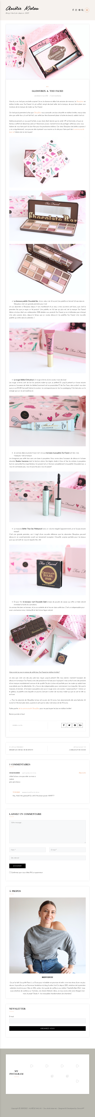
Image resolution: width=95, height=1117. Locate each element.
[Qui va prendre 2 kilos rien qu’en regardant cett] (47, 1066)
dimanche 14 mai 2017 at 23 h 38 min (30, 792)
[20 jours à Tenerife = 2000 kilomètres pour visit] (32, 1066)
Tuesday (16, 792)
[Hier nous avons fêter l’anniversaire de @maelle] (62, 1081)
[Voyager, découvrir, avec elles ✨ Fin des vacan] (32, 1081)
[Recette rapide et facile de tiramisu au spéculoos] (77, 1066)
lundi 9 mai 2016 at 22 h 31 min (29, 773)
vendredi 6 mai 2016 (41, 96)
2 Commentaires (55, 96)
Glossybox (80, 101)
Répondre (82, 773)
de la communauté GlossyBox (29, 708)
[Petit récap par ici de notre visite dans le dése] (62, 1066)
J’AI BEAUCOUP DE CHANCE (77, 748)
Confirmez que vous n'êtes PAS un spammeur (27, 872)
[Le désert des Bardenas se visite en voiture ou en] (47, 1081)
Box (47, 86)
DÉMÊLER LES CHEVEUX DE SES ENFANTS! (21, 748)
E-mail (11, 1016)
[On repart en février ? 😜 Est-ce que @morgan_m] (77, 1081)
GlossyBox (37, 113)
